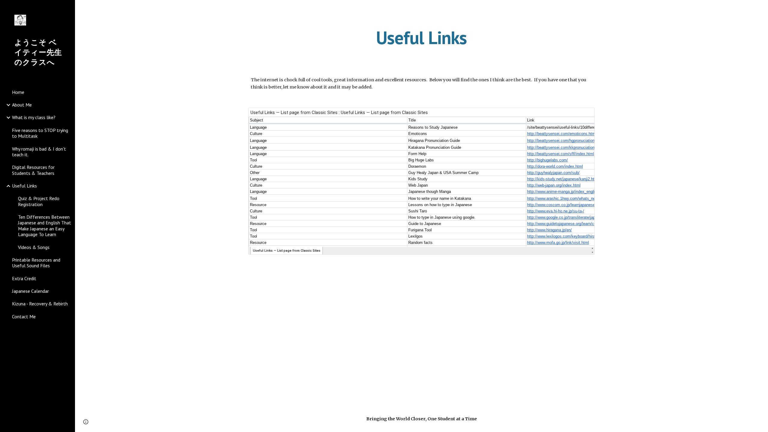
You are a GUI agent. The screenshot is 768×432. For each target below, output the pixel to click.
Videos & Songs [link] (34, 247)
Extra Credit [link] (24, 278)
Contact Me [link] (24, 317)
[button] (761, 8)
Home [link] (18, 92)
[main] (421, 37)
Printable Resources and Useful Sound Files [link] (36, 262)
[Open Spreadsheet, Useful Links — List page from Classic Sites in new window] (583, 115)
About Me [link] (22, 105)
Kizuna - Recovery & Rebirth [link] (40, 304)
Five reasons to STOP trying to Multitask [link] (40, 133)
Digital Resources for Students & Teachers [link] (33, 170)
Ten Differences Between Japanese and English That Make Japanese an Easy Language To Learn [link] (44, 225)
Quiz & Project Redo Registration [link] (38, 201)
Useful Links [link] (24, 186)
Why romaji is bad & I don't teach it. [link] (39, 152)
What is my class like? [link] (34, 117)
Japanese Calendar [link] (30, 291)
